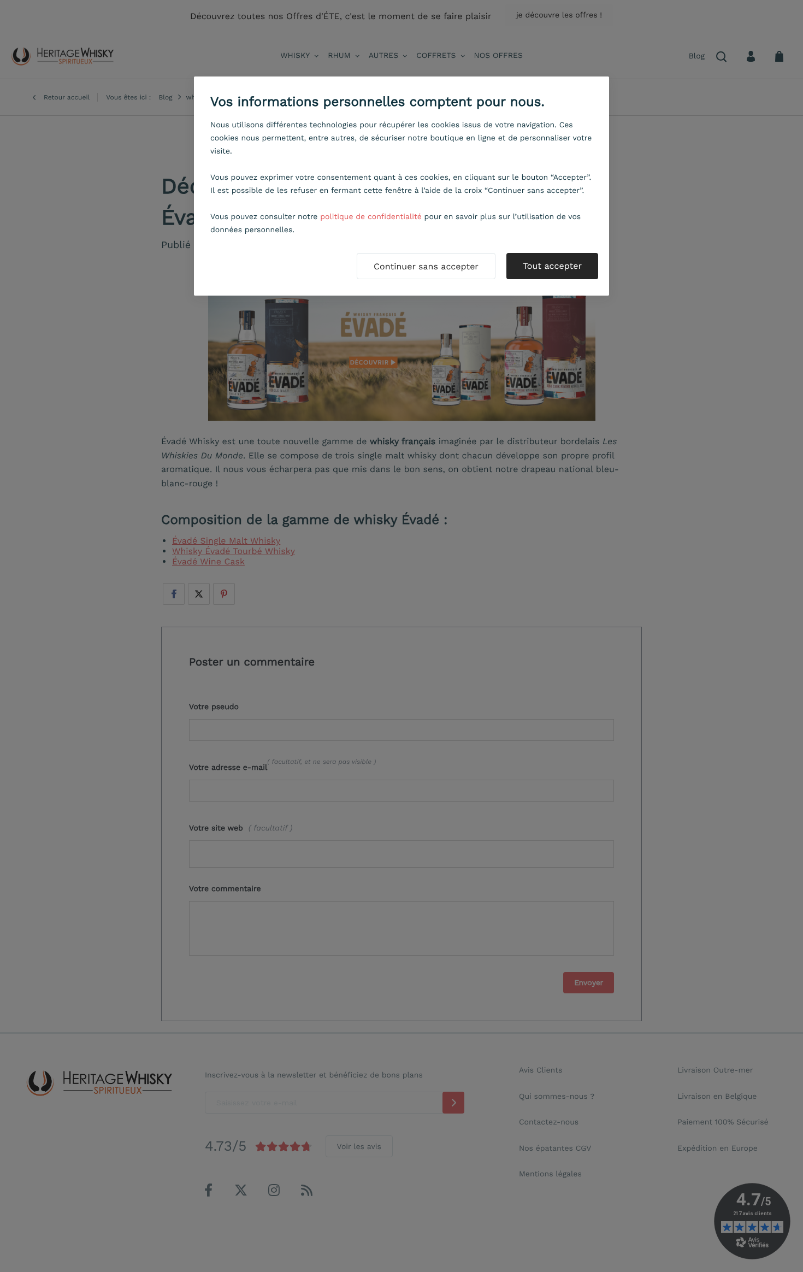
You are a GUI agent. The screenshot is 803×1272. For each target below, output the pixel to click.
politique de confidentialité (371, 217)
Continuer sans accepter (426, 266)
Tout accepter (552, 266)
